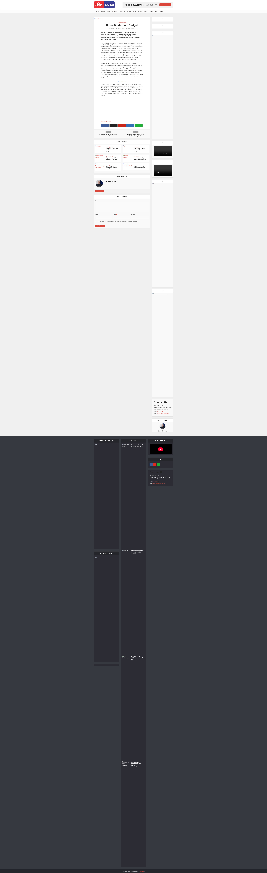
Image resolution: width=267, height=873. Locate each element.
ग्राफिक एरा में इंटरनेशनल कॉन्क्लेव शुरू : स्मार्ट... (137, 551)
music (109, 121)
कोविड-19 (122, 11)
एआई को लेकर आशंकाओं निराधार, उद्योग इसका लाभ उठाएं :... (140, 150)
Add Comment (118, 28)
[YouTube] (154, 464)
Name (97, 214)
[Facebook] (151, 464)
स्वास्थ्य (108, 11)
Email (115, 214)
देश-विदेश (129, 11)
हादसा (145, 11)
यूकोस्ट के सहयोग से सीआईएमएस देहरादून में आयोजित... (111, 168)
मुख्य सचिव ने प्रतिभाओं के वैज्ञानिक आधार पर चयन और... (112, 150)
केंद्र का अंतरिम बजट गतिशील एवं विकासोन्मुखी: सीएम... (137, 658)
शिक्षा (134, 11)
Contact (162, 11)
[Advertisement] (122, 108)
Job (156, 11)
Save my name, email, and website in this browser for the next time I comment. (117, 221)
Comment (97, 201)
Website (133, 214)
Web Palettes (141, 871)
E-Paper (151, 11)
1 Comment (133, 447)
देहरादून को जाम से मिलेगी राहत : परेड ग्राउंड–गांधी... (112, 158)
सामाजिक (114, 11)
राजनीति (140, 11)
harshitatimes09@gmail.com (163, 413)
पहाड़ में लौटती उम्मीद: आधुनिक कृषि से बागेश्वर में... (140, 158)
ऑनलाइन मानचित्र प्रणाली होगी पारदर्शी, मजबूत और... (137, 445)
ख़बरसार (103, 11)
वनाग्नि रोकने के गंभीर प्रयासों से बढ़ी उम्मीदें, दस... (140, 167)
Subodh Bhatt (127, 28)
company (104, 121)
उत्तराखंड (97, 11)
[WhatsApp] (158, 464)
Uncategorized (122, 22)
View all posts (100, 190)
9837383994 (160, 411)
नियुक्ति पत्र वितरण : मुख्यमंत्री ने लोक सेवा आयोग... (136, 764)
